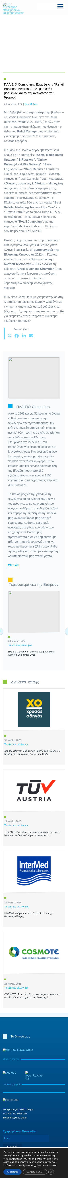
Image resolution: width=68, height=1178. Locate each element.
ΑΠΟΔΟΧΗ (12, 1172)
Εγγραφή (12, 1147)
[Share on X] (9, 335)
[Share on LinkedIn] (24, 335)
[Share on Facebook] (16, 335)
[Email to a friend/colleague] (31, 335)
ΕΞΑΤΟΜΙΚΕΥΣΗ (35, 1172)
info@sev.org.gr (18, 1117)
